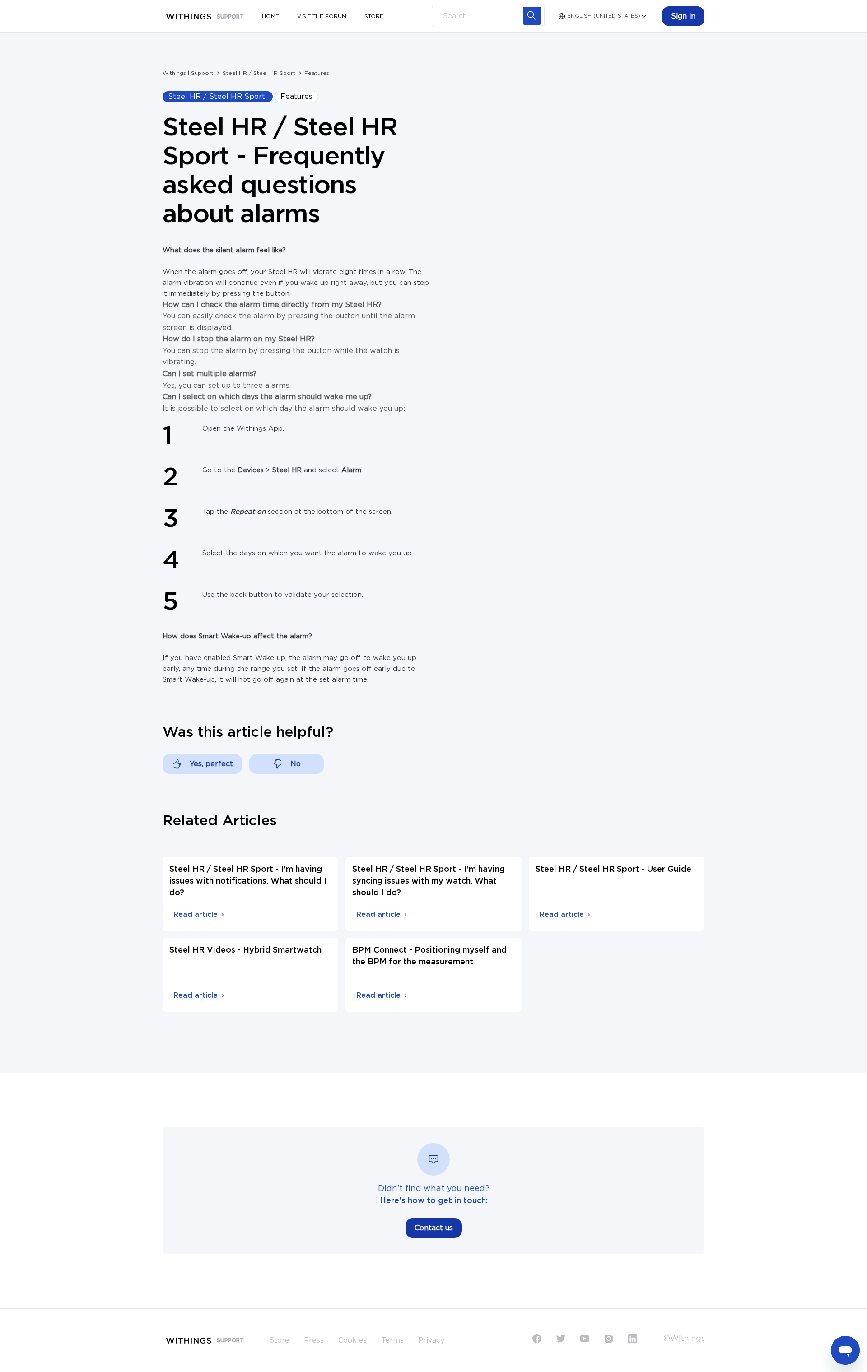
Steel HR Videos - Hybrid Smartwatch (245, 950)
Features (316, 73)
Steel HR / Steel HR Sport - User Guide (613, 869)
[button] (683, 16)
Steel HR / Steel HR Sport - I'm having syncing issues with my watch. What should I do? (428, 881)
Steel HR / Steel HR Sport (259, 73)
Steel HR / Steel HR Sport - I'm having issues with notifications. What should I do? (247, 881)
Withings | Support (188, 73)
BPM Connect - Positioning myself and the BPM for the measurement (429, 956)
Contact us (434, 1228)
